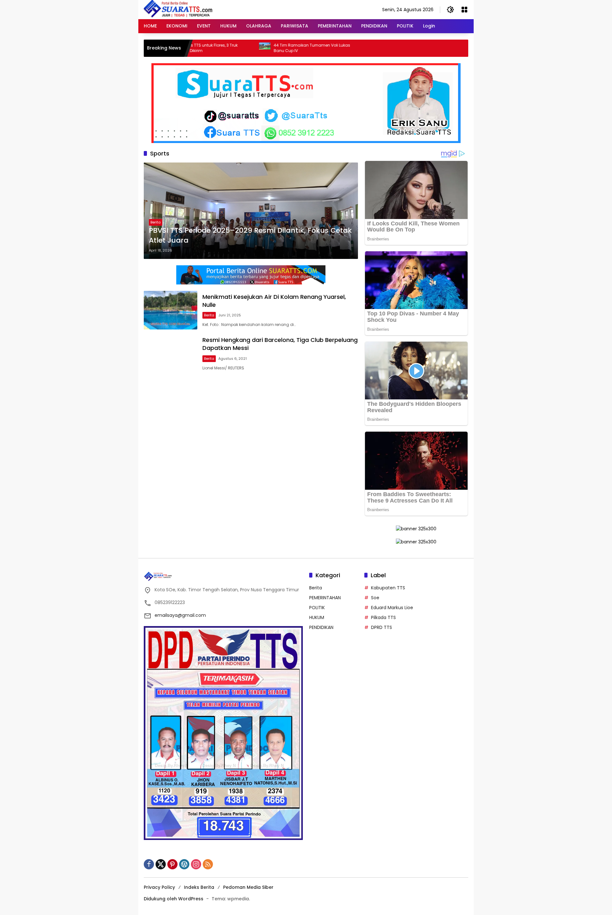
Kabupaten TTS (388, 588)
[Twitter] (161, 864)
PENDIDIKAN (321, 627)
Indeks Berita (199, 887)
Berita (155, 222)
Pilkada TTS (383, 617)
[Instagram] (196, 864)
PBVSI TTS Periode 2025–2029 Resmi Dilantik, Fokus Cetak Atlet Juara (250, 235)
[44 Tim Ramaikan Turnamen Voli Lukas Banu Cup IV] (232, 48)
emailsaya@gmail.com (180, 615)
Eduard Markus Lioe (392, 607)
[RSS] (208, 864)
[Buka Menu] (464, 9)
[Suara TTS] (178, 9)
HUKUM (316, 617)
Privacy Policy (159, 887)
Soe (375, 597)
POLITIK (317, 607)
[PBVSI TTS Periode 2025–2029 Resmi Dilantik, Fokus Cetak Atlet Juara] (251, 211)
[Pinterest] (172, 864)
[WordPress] (184, 864)
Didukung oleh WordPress (173, 899)
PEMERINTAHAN (325, 597)
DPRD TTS (381, 627)
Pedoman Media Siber (248, 887)
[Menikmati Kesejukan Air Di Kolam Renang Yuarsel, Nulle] (170, 310)
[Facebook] (149, 864)
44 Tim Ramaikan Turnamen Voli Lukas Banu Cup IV (280, 48)
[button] (450, 9)
